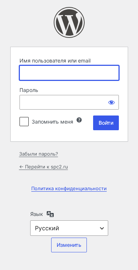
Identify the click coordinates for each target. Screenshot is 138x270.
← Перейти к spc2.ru (43, 167)
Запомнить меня (52, 121)
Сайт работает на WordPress (69, 22)
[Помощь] (79, 120)
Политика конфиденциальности (69, 188)
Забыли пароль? (38, 154)
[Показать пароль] (111, 102)
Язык (36, 214)
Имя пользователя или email (55, 60)
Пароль (29, 90)
